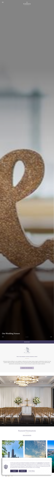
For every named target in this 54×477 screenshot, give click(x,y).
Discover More (13, 456)
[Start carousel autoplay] (26, 423)
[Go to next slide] (51, 337)
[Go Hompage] (27, 3)
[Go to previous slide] (3, 337)
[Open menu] (2, 2)
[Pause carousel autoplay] (28, 337)
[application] (27, 466)
